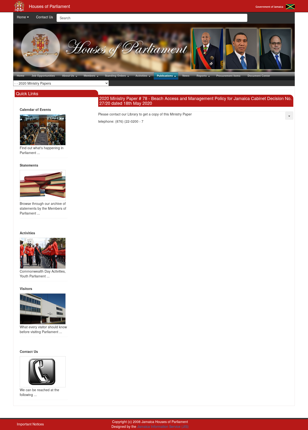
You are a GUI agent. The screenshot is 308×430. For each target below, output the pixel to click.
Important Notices (30, 424)
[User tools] (289, 116)
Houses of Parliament (49, 6)
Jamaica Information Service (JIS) (163, 426)
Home (22, 16)
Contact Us (44, 16)
